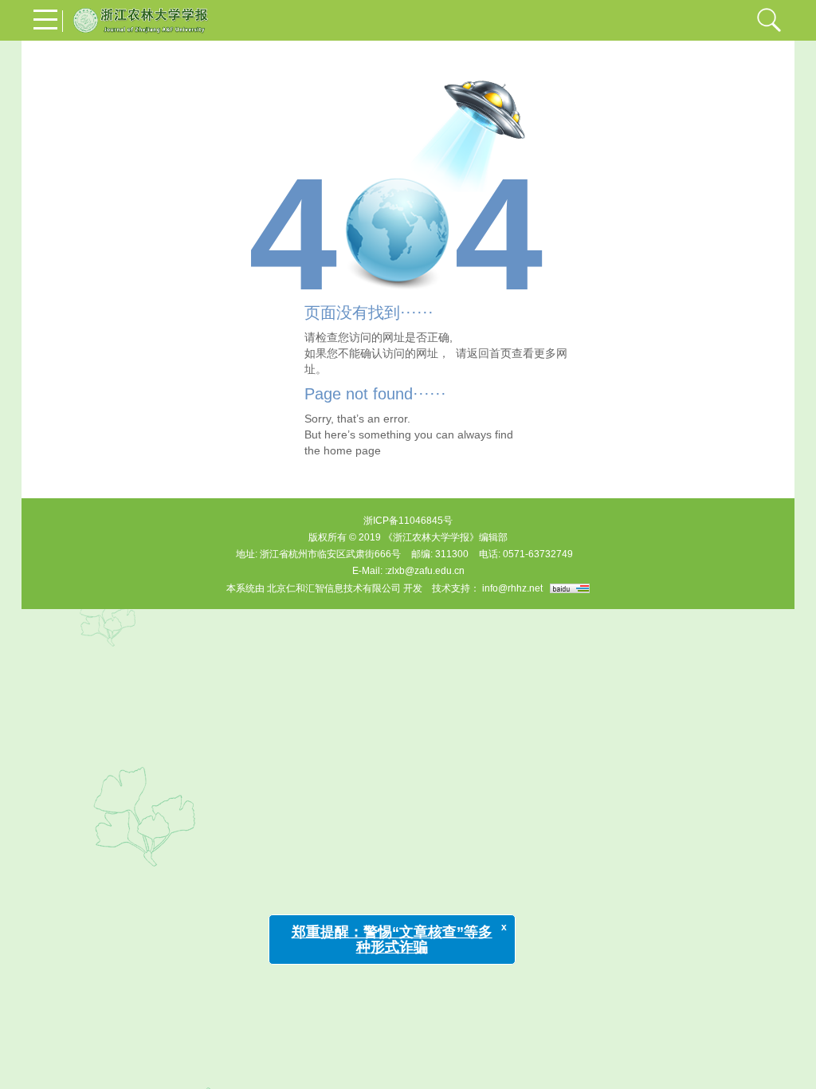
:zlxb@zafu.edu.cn (425, 570)
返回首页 (489, 353)
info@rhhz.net (512, 588)
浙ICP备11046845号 (408, 520)
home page (352, 450)
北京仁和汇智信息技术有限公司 (334, 588)
